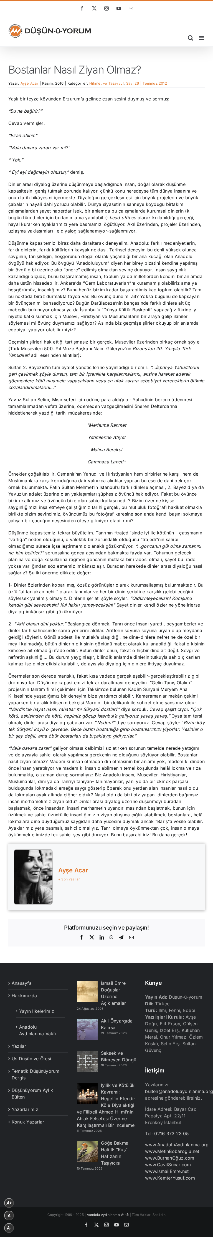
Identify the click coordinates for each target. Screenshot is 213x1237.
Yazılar (19, 1046)
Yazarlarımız (25, 1109)
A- (9, 1228)
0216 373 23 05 (171, 1133)
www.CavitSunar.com (168, 1164)
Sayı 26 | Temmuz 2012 (146, 83)
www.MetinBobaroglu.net (172, 1151)
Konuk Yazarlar (28, 1122)
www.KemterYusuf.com (170, 1178)
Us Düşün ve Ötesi (31, 1058)
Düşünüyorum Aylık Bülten (32, 1093)
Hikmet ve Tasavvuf (106, 83)
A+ (9, 1203)
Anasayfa (22, 983)
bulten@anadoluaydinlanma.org (179, 1091)
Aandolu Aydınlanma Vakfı (108, 1215)
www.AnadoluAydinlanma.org (177, 1144)
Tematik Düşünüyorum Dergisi (36, 1074)
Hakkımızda (24, 995)
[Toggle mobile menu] (202, 38)
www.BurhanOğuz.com (169, 1158)
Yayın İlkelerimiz (36, 1011)
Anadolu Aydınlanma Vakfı (37, 1030)
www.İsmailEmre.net (167, 1171)
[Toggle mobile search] (190, 38)
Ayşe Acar (29, 83)
